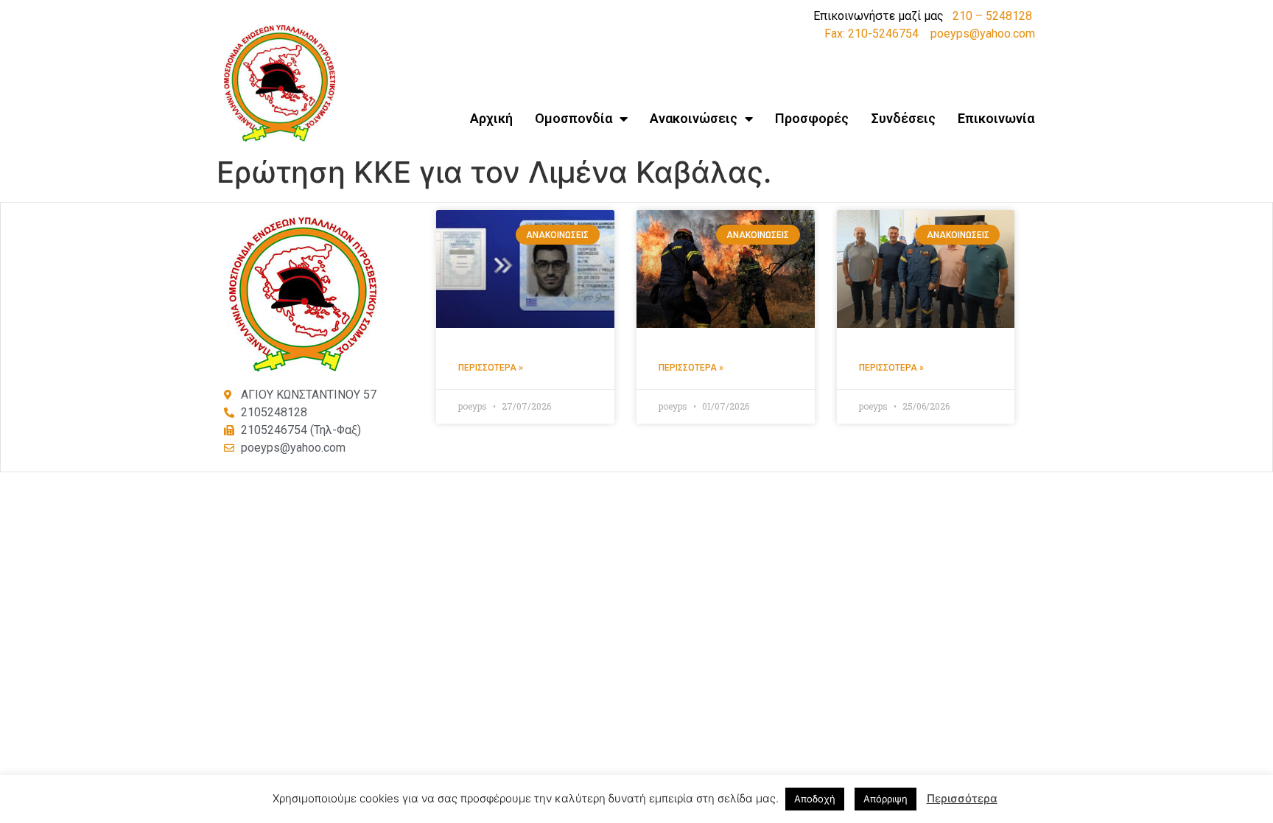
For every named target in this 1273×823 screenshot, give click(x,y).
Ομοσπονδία (573, 118)
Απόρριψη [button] (885, 799)
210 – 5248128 (992, 16)
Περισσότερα (962, 798)
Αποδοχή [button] (814, 799)
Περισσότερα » (490, 368)
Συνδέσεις (903, 118)
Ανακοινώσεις (693, 118)
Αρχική (491, 118)
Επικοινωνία (996, 118)
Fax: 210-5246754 (871, 34)
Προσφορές (812, 118)
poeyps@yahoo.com (982, 34)
